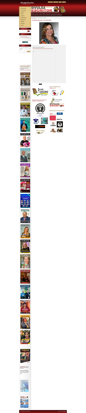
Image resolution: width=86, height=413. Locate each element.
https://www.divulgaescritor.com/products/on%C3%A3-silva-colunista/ (43, 48)
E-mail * (21, 48)
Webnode (64, 411)
